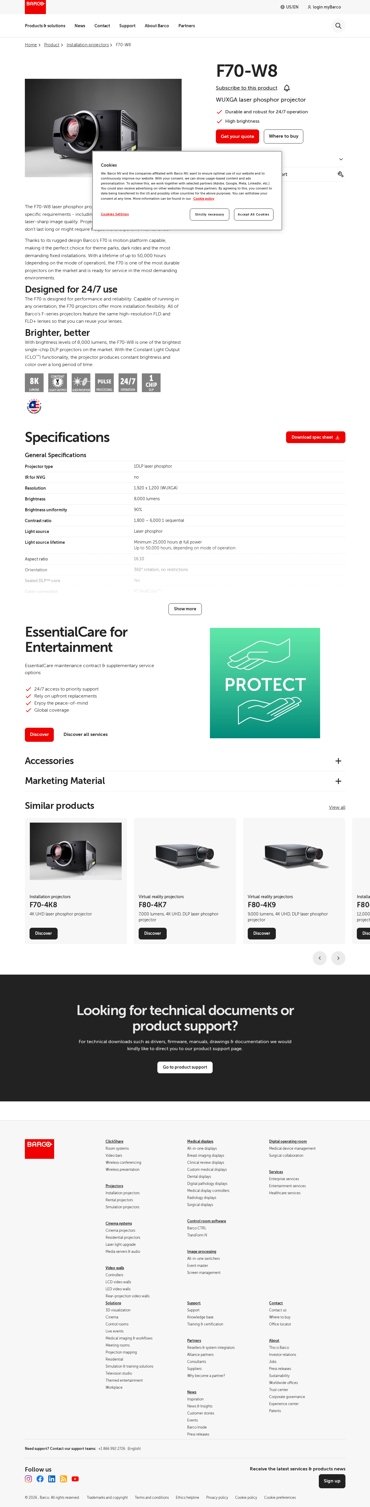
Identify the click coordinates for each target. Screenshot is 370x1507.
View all (337, 807)
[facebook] (40, 1478)
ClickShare (114, 1141)
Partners (186, 25)
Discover (39, 734)
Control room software (206, 1221)
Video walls (115, 1268)
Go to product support (185, 1067)
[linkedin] (51, 1478)
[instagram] (28, 1478)
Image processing (201, 1252)
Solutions (113, 1303)
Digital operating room (288, 1141)
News (80, 25)
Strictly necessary (209, 214)
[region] (187, 191)
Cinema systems (119, 1223)
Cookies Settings (115, 214)
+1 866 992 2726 (119, 1449)
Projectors (114, 1186)
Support (127, 25)
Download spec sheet (312, 437)
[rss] (63, 1478)
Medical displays (200, 1141)
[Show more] (185, 609)
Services (276, 1172)
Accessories (49, 761)
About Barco (157, 25)
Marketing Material (65, 780)
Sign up (332, 1481)
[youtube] (75, 1478)
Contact (102, 25)
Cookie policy (203, 199)
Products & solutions (45, 25)
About (274, 1341)
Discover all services (85, 734)
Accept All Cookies (253, 214)
